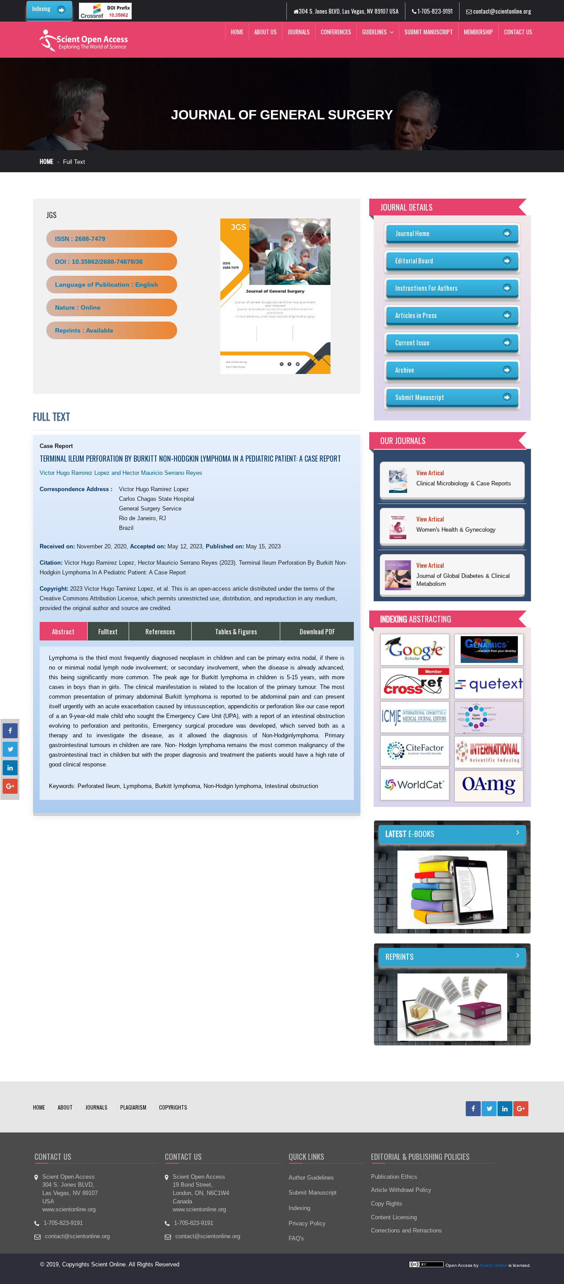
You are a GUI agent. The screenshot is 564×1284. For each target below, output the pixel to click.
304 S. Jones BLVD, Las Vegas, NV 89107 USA (348, 11)
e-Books (410, 833)
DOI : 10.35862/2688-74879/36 (99, 261)
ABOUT (65, 1107)
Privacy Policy (307, 1223)
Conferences (336, 31)
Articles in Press (416, 315)
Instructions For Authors (426, 287)
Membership (478, 31)
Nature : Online (77, 307)
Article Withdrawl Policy (401, 1190)
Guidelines (374, 31)
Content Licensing (394, 1217)
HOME (39, 1107)
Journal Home (412, 233)
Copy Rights (386, 1203)
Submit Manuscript (428, 31)
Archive (404, 369)
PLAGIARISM (133, 1107)
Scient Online (493, 1265)
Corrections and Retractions (406, 1230)
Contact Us (518, 31)
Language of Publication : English (106, 284)
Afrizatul (191, 1264)
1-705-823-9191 (434, 11)
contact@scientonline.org (501, 11)
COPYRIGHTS (173, 1107)
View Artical (430, 472)
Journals (299, 31)
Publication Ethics (394, 1176)
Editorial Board (414, 260)
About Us (265, 31)
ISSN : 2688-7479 (80, 238)
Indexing (41, 8)
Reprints (400, 956)
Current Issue (412, 342)
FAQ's (296, 1238)
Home (237, 31)
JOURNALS (96, 1107)
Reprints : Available (84, 330)
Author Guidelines (311, 1177)
